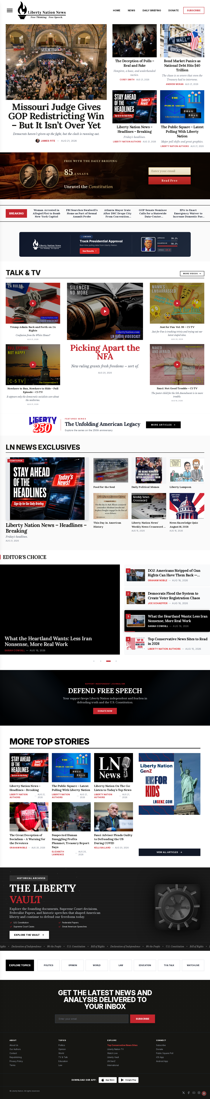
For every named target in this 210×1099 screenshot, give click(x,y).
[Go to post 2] (101, 661)
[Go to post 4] (115, 661)
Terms (12, 1065)
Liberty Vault (113, 1057)
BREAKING (16, 213)
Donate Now (105, 711)
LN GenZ (111, 1061)
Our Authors (15, 1049)
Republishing (16, 1057)
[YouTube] (193, 1092)
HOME (116, 10)
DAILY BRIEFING (152, 10)
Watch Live (112, 1053)
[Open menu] (10, 10)
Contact (13, 1053)
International (113, 1065)
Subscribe (142, 1018)
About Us (14, 1045)
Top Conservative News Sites (122, 1045)
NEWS (131, 10)
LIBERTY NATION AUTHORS (127, 141)
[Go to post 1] (94, 661)
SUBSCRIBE (194, 10)
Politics (61, 1045)
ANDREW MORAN (174, 84)
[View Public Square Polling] (105, 244)
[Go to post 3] (107, 661)
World (61, 1053)
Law (60, 1065)
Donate (159, 1049)
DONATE (173, 10)
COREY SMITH (127, 79)
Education (63, 1061)
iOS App (160, 1057)
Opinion (62, 1049)
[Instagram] (199, 1092)
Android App (162, 1061)
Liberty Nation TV (115, 1049)
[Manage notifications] (204, 1093)
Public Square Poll (164, 1053)
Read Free (170, 180)
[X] (183, 1092)
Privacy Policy (16, 1061)
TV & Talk (63, 1057)
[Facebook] (188, 1092)
